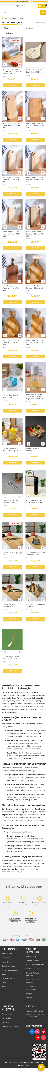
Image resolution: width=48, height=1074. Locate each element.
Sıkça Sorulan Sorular (11, 1026)
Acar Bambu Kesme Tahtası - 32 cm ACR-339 (35, 234)
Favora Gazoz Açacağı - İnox (12, 554)
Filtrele (8, 28)
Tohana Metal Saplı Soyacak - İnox (11, 502)
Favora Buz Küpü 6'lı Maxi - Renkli (11, 396)
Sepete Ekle (12, 85)
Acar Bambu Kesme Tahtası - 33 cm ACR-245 (35, 125)
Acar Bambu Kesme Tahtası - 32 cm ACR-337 (35, 180)
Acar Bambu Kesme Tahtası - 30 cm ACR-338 (11, 234)
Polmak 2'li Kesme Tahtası (33, 450)
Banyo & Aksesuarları (11, 970)
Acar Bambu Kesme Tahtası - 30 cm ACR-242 (11, 125)
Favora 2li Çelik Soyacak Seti (9, 606)
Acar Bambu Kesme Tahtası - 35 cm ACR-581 (35, 288)
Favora (5, 401)
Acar (4, 76)
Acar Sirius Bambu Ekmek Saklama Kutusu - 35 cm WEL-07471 (12, 71)
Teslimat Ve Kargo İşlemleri (33, 981)
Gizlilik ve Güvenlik (33, 969)
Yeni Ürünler (7, 954)
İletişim (29, 993)
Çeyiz (4, 982)
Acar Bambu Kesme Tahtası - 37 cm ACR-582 (11, 342)
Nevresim (6, 958)
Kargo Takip (7, 1014)
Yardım (29, 998)
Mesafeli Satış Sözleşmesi (31, 988)
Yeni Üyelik (6, 1018)
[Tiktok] (43, 1037)
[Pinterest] (43, 1031)
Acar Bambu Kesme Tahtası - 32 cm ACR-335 (11, 180)
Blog (4, 986)
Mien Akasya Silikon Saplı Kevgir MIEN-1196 (12, 658)
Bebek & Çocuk (8, 966)
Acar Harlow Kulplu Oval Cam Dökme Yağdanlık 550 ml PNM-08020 (35, 396)
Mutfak (6, 18)
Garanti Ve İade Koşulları (32, 974)
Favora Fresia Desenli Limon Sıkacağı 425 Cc (12, 450)
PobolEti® (15, 1062)
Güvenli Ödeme (32, 960)
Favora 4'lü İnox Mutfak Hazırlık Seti (35, 606)
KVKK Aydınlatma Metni (35, 965)
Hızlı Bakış (19, 64)
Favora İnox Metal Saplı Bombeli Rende (35, 554)
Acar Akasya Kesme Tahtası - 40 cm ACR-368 (11, 288)
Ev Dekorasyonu (8, 978)
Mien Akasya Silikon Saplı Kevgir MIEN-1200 (35, 71)
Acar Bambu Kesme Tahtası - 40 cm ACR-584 (35, 342)
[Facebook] (32, 1031)
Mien (28, 75)
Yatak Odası (7, 962)
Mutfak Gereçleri (18, 18)
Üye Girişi (5, 1022)
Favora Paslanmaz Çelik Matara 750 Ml (34, 502)
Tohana (6, 505)
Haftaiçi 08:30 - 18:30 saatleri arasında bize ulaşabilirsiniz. (35, 1014)
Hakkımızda (31, 956)
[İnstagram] (37, 1031)
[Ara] (43, 12)
